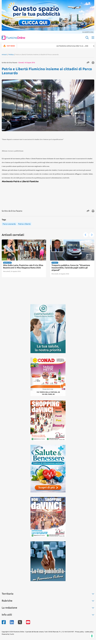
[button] (85, 234)
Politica (11, 54)
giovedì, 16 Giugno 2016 (26, 62)
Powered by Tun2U (8, 634)
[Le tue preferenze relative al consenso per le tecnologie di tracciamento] (92, 636)
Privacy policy (79, 631)
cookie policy (89, 631)
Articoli (4, 54)
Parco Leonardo (9, 224)
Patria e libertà (24, 224)
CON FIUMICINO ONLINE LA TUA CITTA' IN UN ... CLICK (59, 46)
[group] (24, 258)
